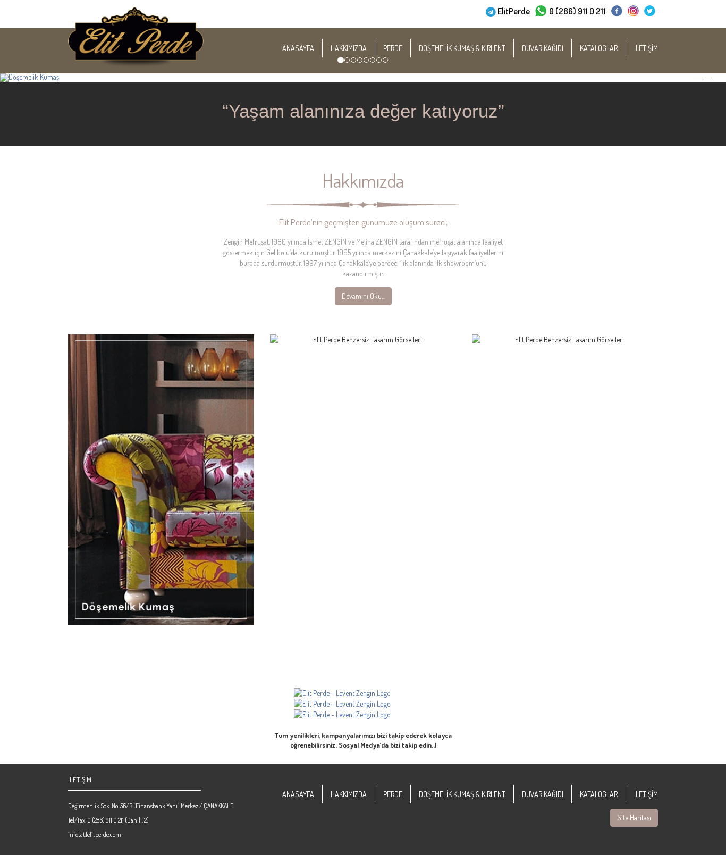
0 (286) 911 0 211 (577, 11)
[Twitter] (649, 10)
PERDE (392, 48)
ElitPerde (513, 11)
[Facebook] (616, 10)
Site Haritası (634, 817)
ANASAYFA (298, 48)
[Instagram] (633, 10)
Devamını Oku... (363, 295)
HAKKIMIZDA (349, 48)
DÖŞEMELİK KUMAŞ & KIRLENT (462, 48)
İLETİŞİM (646, 48)
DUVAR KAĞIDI (542, 48)
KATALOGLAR (599, 48)
